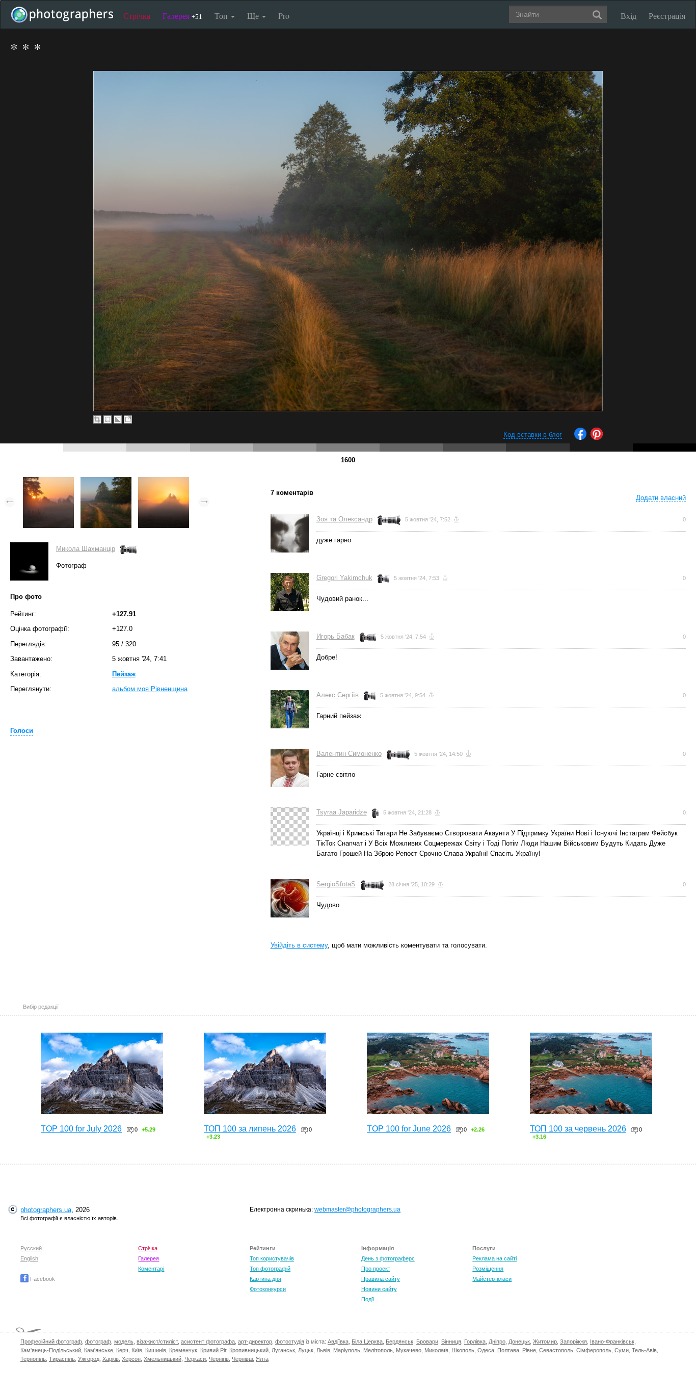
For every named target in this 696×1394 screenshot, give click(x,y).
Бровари (427, 1341)
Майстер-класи (492, 1279)
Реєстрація (667, 15)
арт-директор (255, 1341)
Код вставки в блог (532, 434)
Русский (31, 1248)
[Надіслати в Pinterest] (597, 437)
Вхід (628, 15)
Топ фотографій (270, 1269)
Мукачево (408, 1350)
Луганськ (283, 1350)
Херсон (131, 1359)
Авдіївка (338, 1341)
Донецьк (519, 1341)
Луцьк (305, 1350)
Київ (136, 1350)
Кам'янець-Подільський (50, 1350)
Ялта (262, 1359)
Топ (222, 15)
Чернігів (219, 1359)
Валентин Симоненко (349, 753)
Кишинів (155, 1350)
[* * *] (48, 482)
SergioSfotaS (336, 884)
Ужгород (88, 1359)
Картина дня (265, 1279)
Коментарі (151, 1269)
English (29, 1258)
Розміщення (487, 1269)
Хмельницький (162, 1359)
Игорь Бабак (335, 636)
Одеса (485, 1350)
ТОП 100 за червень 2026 (578, 1128)
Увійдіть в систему (299, 945)
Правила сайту (380, 1279)
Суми (621, 1350)
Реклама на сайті (494, 1258)
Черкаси (195, 1359)
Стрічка (136, 15)
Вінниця (451, 1341)
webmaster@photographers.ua (357, 1209)
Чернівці (242, 1359)
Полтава (508, 1350)
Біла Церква (367, 1341)
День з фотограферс (388, 1258)
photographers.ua (45, 1210)
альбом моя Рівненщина (150, 689)
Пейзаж (124, 674)
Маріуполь (346, 1350)
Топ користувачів (272, 1258)
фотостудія (289, 1341)
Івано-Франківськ (612, 1341)
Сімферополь (593, 1350)
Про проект (375, 1269)
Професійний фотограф (51, 1341)
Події (367, 1299)
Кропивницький (249, 1350)
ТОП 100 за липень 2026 (250, 1128)
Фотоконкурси (268, 1289)
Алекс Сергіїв (337, 695)
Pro (283, 15)
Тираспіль (62, 1359)
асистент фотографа (208, 1341)
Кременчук (183, 1350)
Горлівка (475, 1341)
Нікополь (462, 1350)
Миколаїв (436, 1350)
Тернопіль (33, 1359)
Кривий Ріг (213, 1350)
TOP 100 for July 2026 (81, 1128)
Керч (122, 1350)
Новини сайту (379, 1289)
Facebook (42, 1279)
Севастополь (556, 1350)
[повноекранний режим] (128, 419)
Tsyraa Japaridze (341, 812)
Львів (323, 1350)
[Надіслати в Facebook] (580, 437)
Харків (110, 1359)
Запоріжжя (573, 1341)
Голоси (21, 730)
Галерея (182, 15)
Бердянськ (399, 1341)
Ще (254, 15)
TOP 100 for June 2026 (409, 1128)
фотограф (98, 1341)
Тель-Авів (644, 1350)
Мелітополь (378, 1350)
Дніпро (497, 1341)
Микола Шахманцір (85, 549)
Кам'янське (98, 1350)
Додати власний (661, 498)
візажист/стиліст (157, 1341)
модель (123, 1341)
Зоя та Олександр (344, 519)
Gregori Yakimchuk (344, 578)
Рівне (529, 1350)
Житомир (545, 1341)
